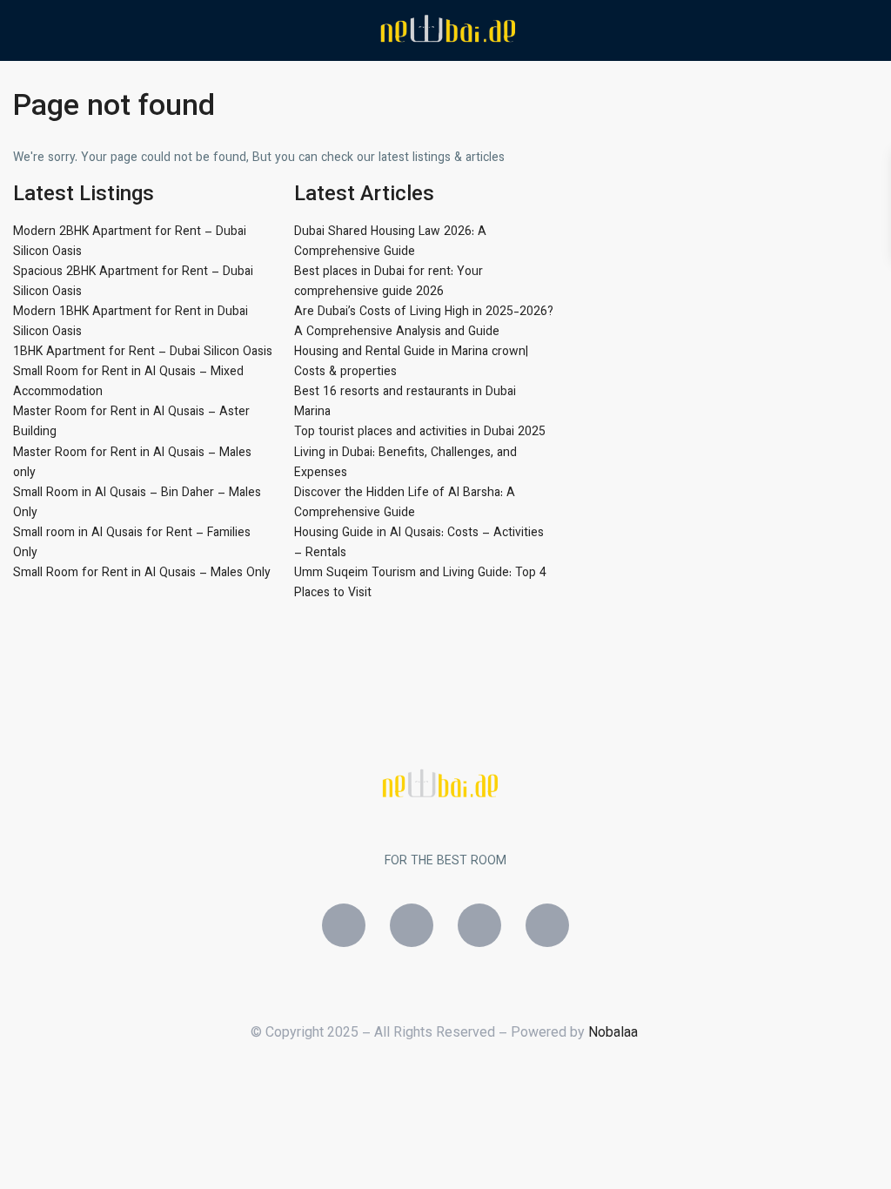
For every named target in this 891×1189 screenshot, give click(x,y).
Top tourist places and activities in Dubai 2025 (420, 432)
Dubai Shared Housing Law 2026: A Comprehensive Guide (390, 242)
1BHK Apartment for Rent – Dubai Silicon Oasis (142, 352)
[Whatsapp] (479, 925)
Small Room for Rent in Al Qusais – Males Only (142, 573)
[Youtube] (547, 925)
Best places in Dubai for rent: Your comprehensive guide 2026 (388, 282)
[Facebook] (343, 925)
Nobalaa (614, 1034)
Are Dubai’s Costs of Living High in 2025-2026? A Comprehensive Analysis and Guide (423, 322)
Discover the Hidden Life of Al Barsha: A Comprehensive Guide (404, 503)
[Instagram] (411, 925)
